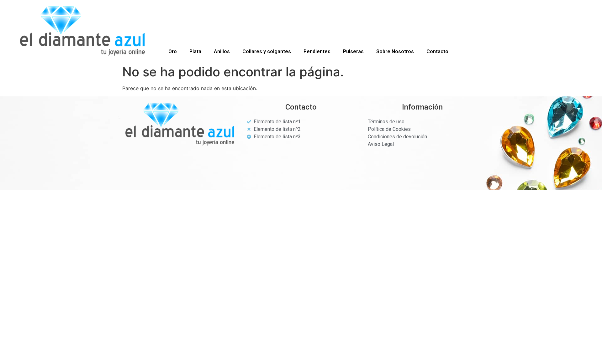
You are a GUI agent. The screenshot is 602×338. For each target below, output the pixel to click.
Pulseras (353, 51)
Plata (195, 51)
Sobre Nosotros (395, 51)
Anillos (222, 51)
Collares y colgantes (266, 51)
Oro (172, 51)
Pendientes (317, 51)
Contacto (437, 51)
